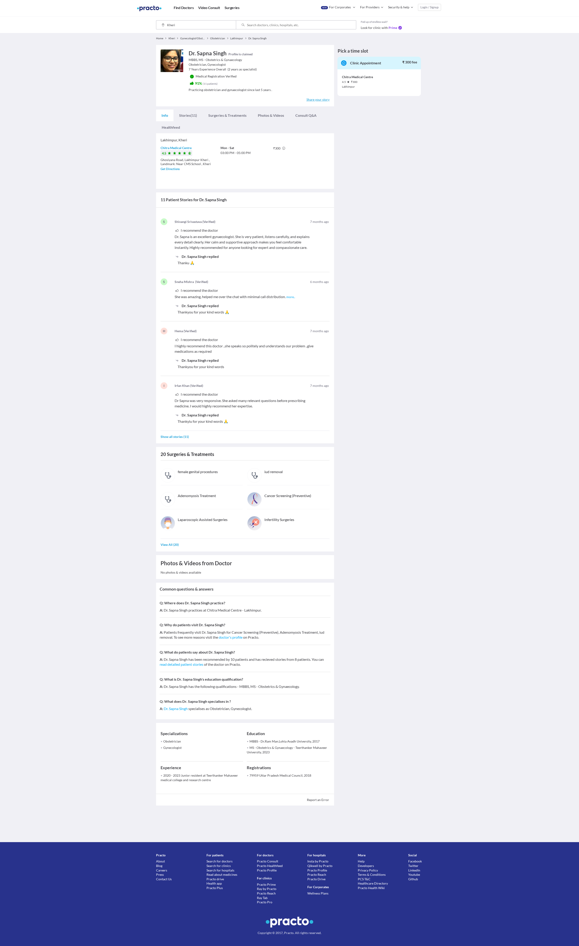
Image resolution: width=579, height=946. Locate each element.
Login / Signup (429, 7)
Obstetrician (172, 741)
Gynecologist (172, 748)
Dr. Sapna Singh (176, 708)
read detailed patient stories (181, 664)
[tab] (164, 115)
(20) (170, 545)
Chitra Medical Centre (176, 148)
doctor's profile (230, 637)
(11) (188, 115)
